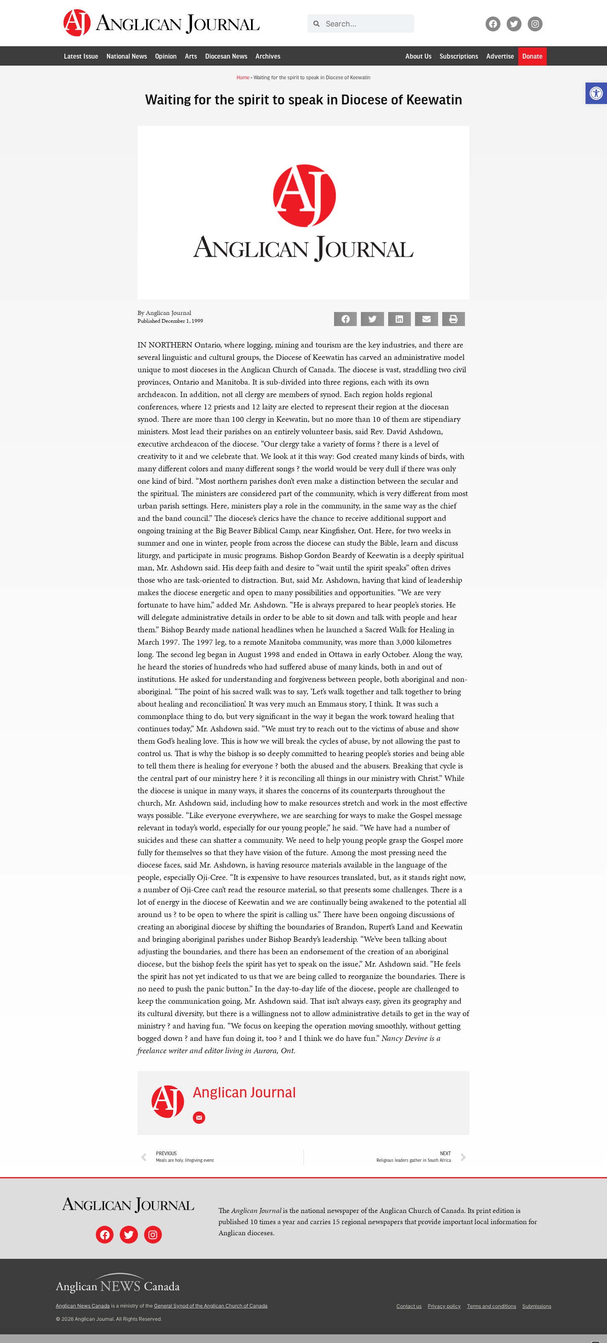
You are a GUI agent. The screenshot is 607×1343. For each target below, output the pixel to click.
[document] (303, 671)
